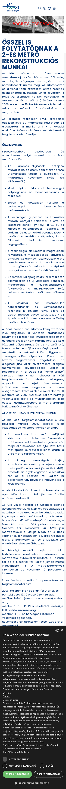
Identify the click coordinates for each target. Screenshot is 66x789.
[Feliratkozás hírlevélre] (54, 8)
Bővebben (24, 752)
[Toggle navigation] (60, 7)
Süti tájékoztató (11, 752)
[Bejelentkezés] (44, 8)
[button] (39, 8)
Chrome (7, 692)
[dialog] (33, 707)
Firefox (6, 696)
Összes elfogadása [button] (17, 774)
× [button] (62, 630)
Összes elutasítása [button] (48, 774)
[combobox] (57, 630)
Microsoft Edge (10, 699)
